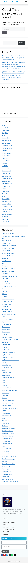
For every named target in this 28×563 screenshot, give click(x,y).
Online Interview (7, 415)
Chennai (4, 296)
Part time (5, 426)
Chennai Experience (8, 299)
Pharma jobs (6, 441)
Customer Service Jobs (9, 314)
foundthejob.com (9, 2)
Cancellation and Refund (9, 527)
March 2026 (5, 138)
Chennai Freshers (7, 301)
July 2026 (5, 128)
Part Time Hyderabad (8, 433)
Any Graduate (6, 261)
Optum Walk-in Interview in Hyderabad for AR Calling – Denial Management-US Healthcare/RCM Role (13, 57)
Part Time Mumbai (7, 436)
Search (21, 42)
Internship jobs (6, 365)
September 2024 (7, 183)
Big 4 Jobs (5, 291)
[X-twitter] (15, 555)
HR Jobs (4, 347)
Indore (4, 362)
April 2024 (5, 196)
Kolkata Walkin (6, 388)
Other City (5, 418)
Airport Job (5, 258)
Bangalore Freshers (8, 271)
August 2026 (6, 125)
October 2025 (6, 150)
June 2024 (5, 191)
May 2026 (5, 133)
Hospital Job (6, 344)
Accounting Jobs (7, 240)
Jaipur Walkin (6, 375)
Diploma (4, 322)
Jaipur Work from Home (9, 377)
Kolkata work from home (9, 390)
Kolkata (4, 385)
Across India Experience (9, 245)
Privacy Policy (6, 532)
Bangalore (5, 266)
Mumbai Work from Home (10, 408)
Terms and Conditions (8, 529)
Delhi (3, 317)
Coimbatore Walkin (8, 309)
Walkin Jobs (5, 476)
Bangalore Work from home (10, 276)
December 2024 (7, 176)
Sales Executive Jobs (8, 464)
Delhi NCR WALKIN (8, 319)
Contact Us (6, 524)
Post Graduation (7, 443)
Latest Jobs (5, 393)
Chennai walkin (6, 304)
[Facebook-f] (2, 555)
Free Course (6, 329)
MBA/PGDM (5, 395)
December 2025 (7, 145)
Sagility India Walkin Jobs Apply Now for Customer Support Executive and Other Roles (13, 77)
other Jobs (5, 423)
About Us (5, 534)
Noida (4, 410)
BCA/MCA (5, 281)
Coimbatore (5, 306)
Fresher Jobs (6, 332)
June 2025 (5, 161)
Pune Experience (7, 448)
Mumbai (4, 398)
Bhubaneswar (6, 289)
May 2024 (5, 194)
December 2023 (7, 206)
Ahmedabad (6, 251)
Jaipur (4, 370)
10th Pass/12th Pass (8, 233)
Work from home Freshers (10, 481)
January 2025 (6, 173)
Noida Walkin (6, 413)
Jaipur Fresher (6, 372)
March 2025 (5, 168)
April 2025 (5, 166)
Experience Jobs (7, 324)
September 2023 (7, 214)
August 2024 (6, 186)
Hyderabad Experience (9, 352)
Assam (4, 263)
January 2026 (6, 143)
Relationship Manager (8, 459)
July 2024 (5, 189)
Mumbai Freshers (7, 403)
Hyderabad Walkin (7, 357)
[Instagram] (10, 555)
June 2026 (5, 130)
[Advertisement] (14, 101)
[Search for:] (13, 29)
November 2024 (7, 178)
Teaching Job (6, 469)
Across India (6, 243)
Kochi (3, 382)
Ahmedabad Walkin (8, 256)
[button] (26, 2)
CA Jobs (4, 294)
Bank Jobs (5, 278)
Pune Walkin (6, 454)
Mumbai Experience (8, 400)
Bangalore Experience (8, 268)
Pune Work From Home (9, 456)
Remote (4, 461)
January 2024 (6, 204)
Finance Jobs (6, 327)
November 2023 (7, 209)
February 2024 (6, 201)
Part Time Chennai (7, 431)
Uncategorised (6, 471)
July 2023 (5, 219)
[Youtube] (4, 555)
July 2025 (5, 158)
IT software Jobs (7, 367)
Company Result (7, 311)
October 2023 (6, 211)
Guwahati (5, 342)
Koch (3, 380)
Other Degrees (6, 421)
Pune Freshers (6, 451)
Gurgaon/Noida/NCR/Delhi (10, 339)
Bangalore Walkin (7, 273)
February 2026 (6, 140)
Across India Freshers (8, 248)
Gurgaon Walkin (7, 337)
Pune (3, 446)
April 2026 (5, 135)
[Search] (4, 32)
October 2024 (6, 181)
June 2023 (5, 221)
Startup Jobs (6, 466)
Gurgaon (4, 334)
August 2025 (6, 156)
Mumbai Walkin (6, 405)
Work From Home (7, 479)
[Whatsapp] (12, 555)
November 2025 (7, 148)
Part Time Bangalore (8, 428)
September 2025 (7, 153)
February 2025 (6, 171)
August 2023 (6, 216)
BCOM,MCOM (6, 284)
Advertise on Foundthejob (9, 522)
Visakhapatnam (7, 474)
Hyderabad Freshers (8, 355)
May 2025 (5, 163)
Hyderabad (5, 350)
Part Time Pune (7, 438)
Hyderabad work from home (10, 360)
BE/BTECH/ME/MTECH (9, 286)
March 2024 (5, 199)
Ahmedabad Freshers (8, 253)
